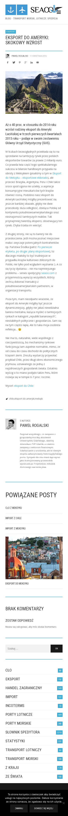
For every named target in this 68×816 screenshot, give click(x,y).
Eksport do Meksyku (17, 583)
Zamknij (19, 808)
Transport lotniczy (23, 750)
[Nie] (63, 803)
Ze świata (13, 776)
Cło (8, 670)
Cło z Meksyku (13, 507)
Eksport (10, 32)
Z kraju (12, 767)
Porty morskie (18, 723)
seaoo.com (48, 273)
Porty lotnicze (18, 714)
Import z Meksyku (15, 528)
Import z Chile (13, 518)
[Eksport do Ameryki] (34, 92)
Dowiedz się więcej (43, 808)
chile (11, 398)
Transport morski (21, 759)
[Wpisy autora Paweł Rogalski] (7, 56)
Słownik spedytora (22, 732)
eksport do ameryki (24, 398)
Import (11, 697)
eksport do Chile (23, 385)
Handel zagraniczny (23, 688)
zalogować (21, 626)
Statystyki (15, 741)
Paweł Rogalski (20, 56)
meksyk (39, 398)
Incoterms (14, 705)
